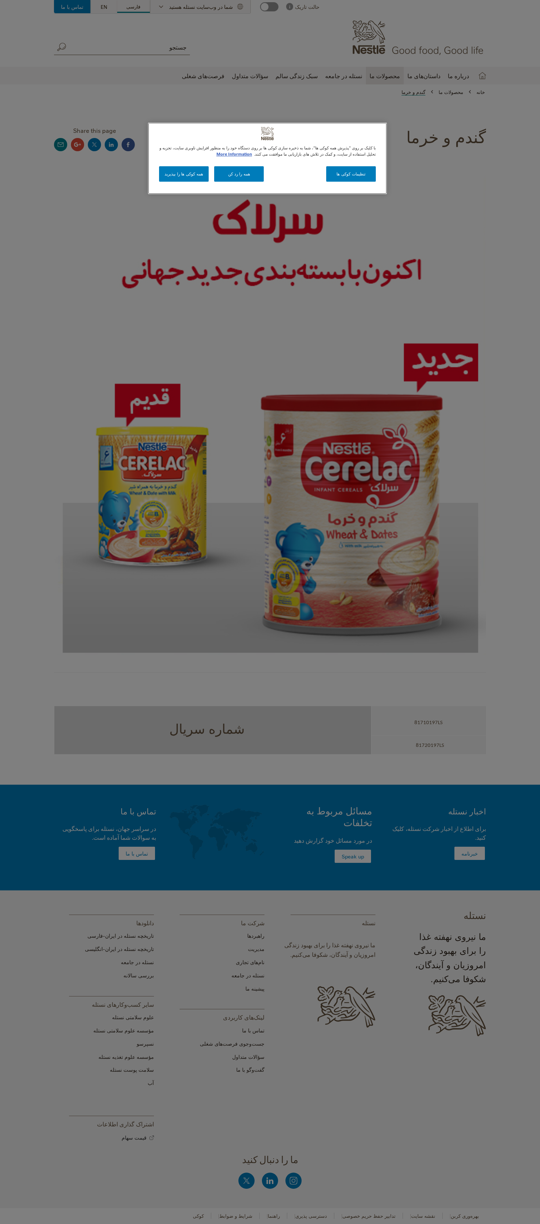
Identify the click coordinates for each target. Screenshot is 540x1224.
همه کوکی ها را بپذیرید (184, 174)
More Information (234, 154)
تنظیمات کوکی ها (350, 174)
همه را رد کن (239, 174)
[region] (267, 158)
